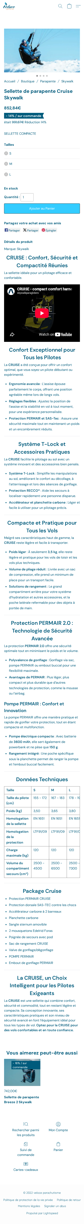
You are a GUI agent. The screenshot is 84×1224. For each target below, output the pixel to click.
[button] (9, 6)
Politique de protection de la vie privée (28, 1200)
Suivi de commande (25, 1152)
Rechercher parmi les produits (25, 1132)
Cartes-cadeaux (25, 1170)
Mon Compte (58, 1130)
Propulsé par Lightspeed (42, 1213)
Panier (58, 1150)
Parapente (48, 81)
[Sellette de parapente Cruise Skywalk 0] (42, 50)
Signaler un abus (55, 1206)
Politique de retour (69, 1200)
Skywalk (67, 81)
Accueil (9, 81)
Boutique (27, 81)
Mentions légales (29, 1206)
